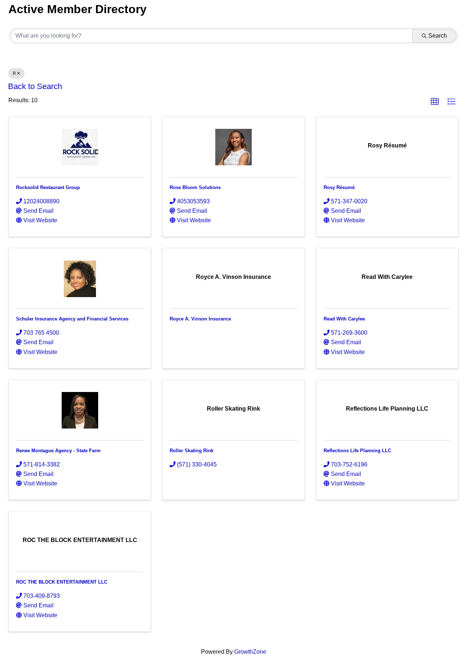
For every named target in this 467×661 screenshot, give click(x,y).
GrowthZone (250, 652)
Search (437, 35)
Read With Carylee (344, 319)
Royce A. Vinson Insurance (200, 319)
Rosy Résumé (339, 187)
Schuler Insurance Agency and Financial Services (72, 319)
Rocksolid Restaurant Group (48, 187)
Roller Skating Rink (191, 450)
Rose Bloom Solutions (195, 187)
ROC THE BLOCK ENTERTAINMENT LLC (61, 582)
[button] (435, 102)
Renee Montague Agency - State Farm (58, 450)
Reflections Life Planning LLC (357, 450)
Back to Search (35, 86)
